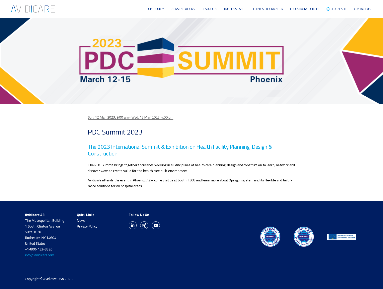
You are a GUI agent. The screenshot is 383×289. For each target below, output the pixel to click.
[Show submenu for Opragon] (163, 9)
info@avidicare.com (39, 255)
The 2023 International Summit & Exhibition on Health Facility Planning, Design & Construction (180, 150)
